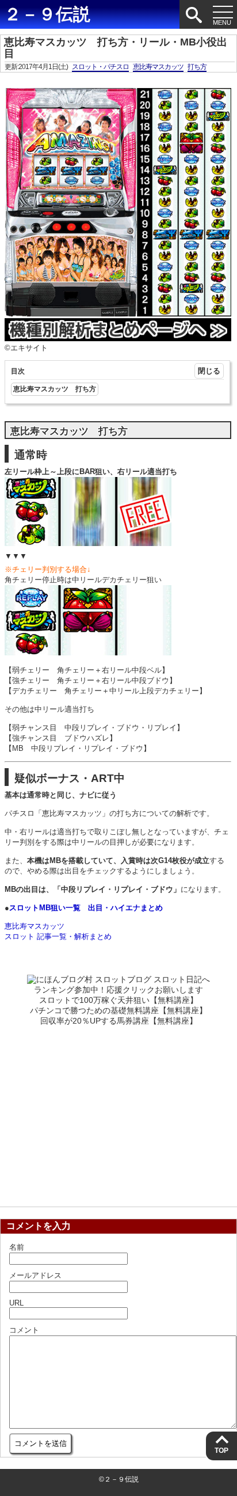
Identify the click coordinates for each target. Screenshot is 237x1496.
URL (16, 1303)
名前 (16, 1247)
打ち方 (197, 67)
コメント (24, 1330)
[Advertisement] (118, 1112)
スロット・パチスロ (100, 67)
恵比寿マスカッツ (158, 67)
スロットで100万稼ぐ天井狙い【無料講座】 (118, 1000)
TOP (221, 1451)
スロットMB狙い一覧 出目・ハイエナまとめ (86, 907)
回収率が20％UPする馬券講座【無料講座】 (118, 1020)
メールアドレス (35, 1275)
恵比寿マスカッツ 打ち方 (54, 389)
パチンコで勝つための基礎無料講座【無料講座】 (118, 1010)
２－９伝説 (47, 14)
